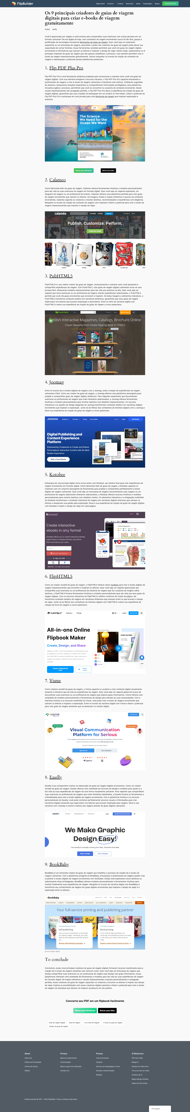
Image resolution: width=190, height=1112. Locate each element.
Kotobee (57, 475)
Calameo (57, 180)
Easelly (55, 777)
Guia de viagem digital (57, 1023)
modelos (114, 585)
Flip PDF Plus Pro (66, 68)
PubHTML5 (61, 276)
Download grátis (170, 3)
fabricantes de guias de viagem (94, 42)
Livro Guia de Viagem (92, 1023)
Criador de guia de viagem (58, 1026)
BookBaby (59, 864)
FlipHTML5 (60, 576)
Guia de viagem (74, 1023)
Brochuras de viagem (105, 96)
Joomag (56, 382)
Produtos (110, 4)
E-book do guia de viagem (112, 1023)
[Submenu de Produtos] (114, 3)
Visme (55, 681)
